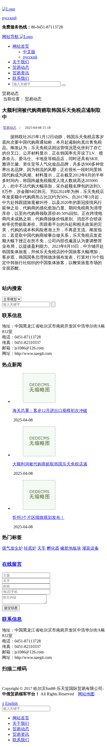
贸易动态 (20, 67)
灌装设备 (90, 548)
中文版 (29, 52)
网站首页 (20, 46)
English (11, 703)
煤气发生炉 (12, 548)
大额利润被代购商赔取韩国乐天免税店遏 (49, 464)
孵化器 (53, 548)
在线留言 (12, 564)
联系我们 (20, 78)
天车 (41, 548)
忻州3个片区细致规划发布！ (38, 517)
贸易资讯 (20, 73)
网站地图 (86, 694)
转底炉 (30, 548)
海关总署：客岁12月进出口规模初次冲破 (49, 410)
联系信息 (12, 619)
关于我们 (20, 62)
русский (9, 18)
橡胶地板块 (70, 548)
